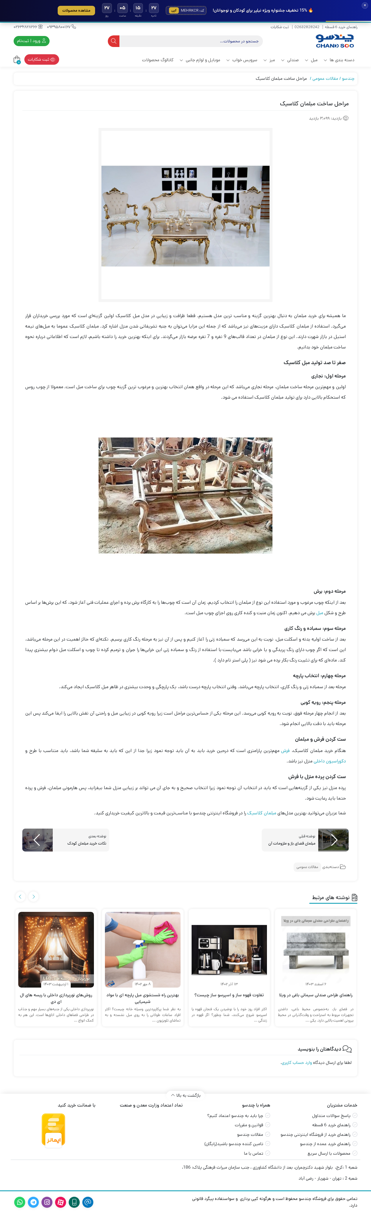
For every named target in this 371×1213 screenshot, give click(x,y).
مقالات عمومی (325, 78)
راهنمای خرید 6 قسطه (341, 27)
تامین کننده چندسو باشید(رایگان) (233, 1144)
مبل (314, 60)
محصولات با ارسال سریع (329, 1153)
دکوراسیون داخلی (330, 761)
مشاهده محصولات (76, 10)
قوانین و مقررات (249, 1125)
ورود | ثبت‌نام (29, 41)
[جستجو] (113, 41)
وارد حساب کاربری (297, 1063)
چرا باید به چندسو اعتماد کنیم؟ (235, 1116)
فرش (285, 750)
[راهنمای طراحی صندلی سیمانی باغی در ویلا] (316, 950)
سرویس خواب (244, 60)
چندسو (348, 78)
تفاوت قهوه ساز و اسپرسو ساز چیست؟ (229, 995)
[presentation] (33, 897)
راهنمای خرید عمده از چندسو (325, 1144)
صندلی (292, 60)
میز (271, 60)
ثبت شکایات (280, 27)
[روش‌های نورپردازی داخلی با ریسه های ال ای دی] (56, 950)
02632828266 (26, 27)
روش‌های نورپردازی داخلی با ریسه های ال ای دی (56, 998)
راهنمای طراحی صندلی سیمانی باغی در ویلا (315, 995)
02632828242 (306, 27)
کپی (174, 10)
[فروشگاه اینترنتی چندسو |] (334, 41)
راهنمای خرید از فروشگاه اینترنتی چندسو (315, 1134)
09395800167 (59, 27)
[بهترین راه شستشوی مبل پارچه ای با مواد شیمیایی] (143, 950)
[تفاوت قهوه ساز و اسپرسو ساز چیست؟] (229, 950)
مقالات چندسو (250, 1134)
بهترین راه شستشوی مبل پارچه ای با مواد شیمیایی (142, 998)
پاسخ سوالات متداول (331, 1116)
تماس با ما (253, 1153)
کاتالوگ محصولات (158, 60)
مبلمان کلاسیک (261, 813)
